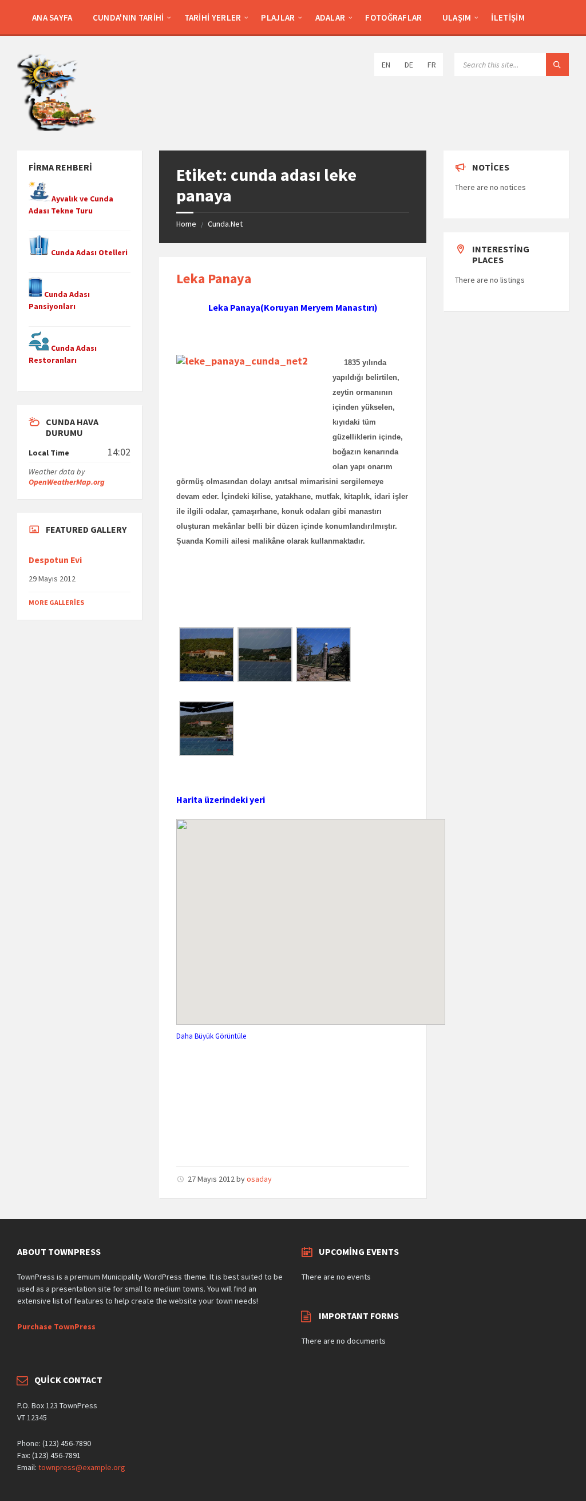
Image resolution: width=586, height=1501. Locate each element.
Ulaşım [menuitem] (457, 17)
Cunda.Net (225, 224)
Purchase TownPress (56, 1326)
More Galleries (56, 602)
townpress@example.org (81, 1467)
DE (409, 65)
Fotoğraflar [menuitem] (393, 17)
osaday (259, 1179)
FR (431, 65)
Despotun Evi (55, 560)
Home (186, 224)
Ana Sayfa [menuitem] (52, 17)
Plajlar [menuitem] (278, 17)
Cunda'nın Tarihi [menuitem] (128, 17)
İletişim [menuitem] (507, 17)
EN (386, 65)
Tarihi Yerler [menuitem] (212, 17)
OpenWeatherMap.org (67, 482)
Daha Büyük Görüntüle (211, 1035)
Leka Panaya (213, 278)
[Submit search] (557, 64)
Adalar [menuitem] (330, 17)
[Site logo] (57, 127)
